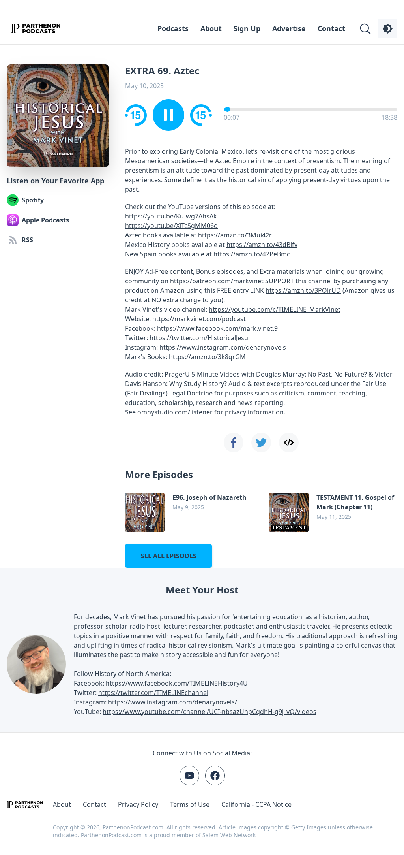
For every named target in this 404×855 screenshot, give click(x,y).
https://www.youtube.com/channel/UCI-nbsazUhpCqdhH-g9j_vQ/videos (209, 711)
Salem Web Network (229, 835)
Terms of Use (189, 804)
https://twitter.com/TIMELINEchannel (153, 692)
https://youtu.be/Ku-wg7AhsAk (171, 216)
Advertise (289, 28)
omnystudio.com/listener (175, 412)
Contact (331, 28)
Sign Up (247, 28)
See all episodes (168, 556)
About (211, 28)
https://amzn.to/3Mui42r (235, 235)
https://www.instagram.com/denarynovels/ (172, 702)
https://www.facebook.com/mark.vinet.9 (217, 328)
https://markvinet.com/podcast (199, 319)
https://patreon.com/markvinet (217, 281)
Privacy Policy (138, 804)
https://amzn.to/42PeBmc (251, 254)
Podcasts (173, 28)
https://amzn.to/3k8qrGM (207, 356)
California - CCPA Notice (256, 804)
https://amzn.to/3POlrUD (303, 290)
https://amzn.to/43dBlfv (261, 244)
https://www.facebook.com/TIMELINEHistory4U (177, 683)
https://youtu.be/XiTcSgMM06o (171, 225)
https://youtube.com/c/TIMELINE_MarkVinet (274, 309)
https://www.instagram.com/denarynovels (222, 347)
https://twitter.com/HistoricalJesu (199, 337)
